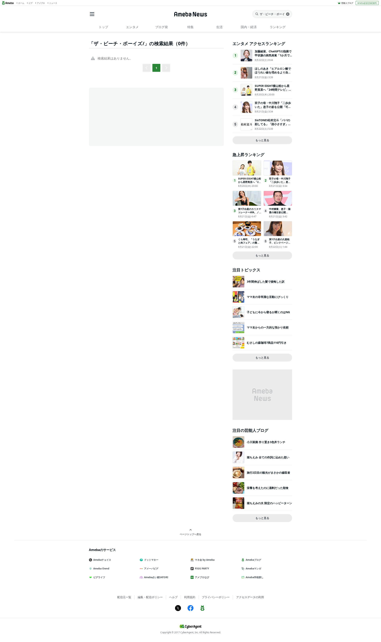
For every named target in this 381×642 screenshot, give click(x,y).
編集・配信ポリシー (150, 597)
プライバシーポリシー (216, 597)
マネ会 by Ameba (205, 559)
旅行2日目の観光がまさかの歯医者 (268, 472)
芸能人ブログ (347, 3)
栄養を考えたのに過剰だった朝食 (268, 488)
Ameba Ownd (101, 568)
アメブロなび (202, 577)
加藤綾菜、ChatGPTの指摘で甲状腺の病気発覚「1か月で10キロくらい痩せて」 (273, 55)
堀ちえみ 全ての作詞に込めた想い (268, 457)
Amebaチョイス (102, 559)
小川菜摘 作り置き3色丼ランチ (266, 442)
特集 (190, 27)
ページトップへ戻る (190, 534)
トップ (103, 27)
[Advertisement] (124, 116)
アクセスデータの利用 (250, 597)
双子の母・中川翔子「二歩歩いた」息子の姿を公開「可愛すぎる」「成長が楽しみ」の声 (273, 108)
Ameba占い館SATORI (156, 577)
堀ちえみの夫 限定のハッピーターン (269, 503)
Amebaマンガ (253, 568)
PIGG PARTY (202, 568)
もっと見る (262, 140)
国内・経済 (249, 27)
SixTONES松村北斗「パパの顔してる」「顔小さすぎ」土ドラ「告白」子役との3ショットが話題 (273, 126)
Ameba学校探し (255, 577)
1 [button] (156, 68)
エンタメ (132, 27)
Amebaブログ (253, 559)
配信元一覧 (124, 597)
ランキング (278, 27)
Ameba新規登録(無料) (367, 3)
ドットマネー (151, 559)
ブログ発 (161, 27)
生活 (219, 27)
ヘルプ (173, 597)
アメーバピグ (151, 568)
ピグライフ (99, 577)
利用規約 (189, 597)
